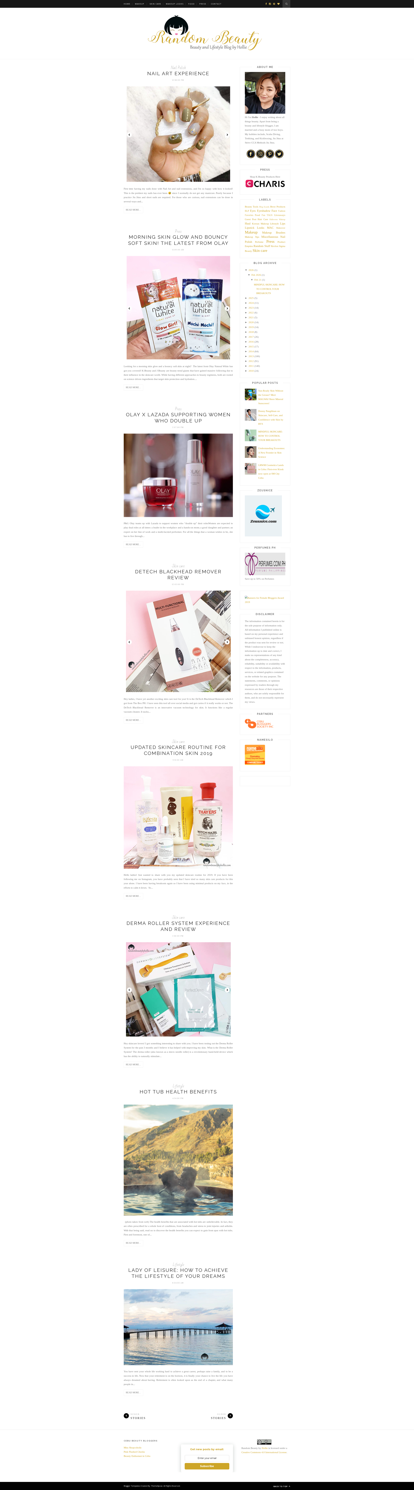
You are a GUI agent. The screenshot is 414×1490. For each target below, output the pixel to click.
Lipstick (249, 227)
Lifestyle (178, 1086)
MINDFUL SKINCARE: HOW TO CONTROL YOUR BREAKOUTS (269, 289)
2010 (251, 371)
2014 (251, 351)
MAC (270, 227)
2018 (251, 332)
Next (227, 134)
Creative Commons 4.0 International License (264, 1452)
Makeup (139, 4)
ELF (247, 211)
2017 (251, 337)
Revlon (274, 246)
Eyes (253, 210)
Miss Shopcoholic (133, 1447)
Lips (282, 223)
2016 (251, 341)
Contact (216, 4)
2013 (251, 356)
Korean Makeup (260, 223)
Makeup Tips (252, 237)
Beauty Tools (251, 206)
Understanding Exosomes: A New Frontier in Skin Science (271, 452)
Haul (248, 223)
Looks (260, 227)
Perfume (259, 242)
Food (191, 4)
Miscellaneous (269, 236)
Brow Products (277, 206)
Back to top (280, 1486)
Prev (129, 134)
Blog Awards (264, 207)
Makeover (280, 228)
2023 (251, 307)
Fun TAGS (267, 215)
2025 (251, 298)
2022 (251, 312)
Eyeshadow (263, 210)
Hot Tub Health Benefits (178, 1092)
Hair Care (263, 219)
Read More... (133, 210)
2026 (251, 270)
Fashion (281, 211)
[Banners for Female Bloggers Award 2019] (265, 602)
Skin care (178, 566)
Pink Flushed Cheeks (134, 1452)
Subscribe (207, 1466)
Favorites (249, 215)
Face (274, 210)
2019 (251, 327)
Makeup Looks (175, 4)
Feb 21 (257, 279)
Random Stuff (262, 246)
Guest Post (250, 219)
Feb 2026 (256, 275)
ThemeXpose (157, 1486)
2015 (251, 346)
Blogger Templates (132, 1486)
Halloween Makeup (277, 219)
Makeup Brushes (273, 232)
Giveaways (279, 215)
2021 (251, 317)
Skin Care (155, 4)
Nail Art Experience (178, 73)
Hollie (265, 1448)
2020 (251, 322)
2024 (251, 303)
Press (202, 4)
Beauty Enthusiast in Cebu (137, 1456)
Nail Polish (178, 67)
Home (127, 4)
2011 (251, 366)
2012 (251, 361)
